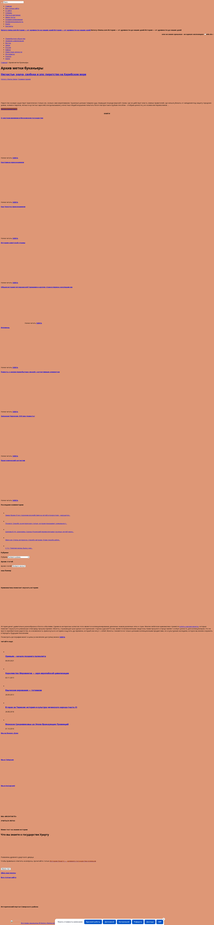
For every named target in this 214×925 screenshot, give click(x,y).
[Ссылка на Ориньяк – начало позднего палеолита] (9, 652)
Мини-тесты (10, 17)
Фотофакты (10, 54)
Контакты (9, 26)
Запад (7, 45)
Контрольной (124, 922)
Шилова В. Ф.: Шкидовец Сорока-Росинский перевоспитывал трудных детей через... (39, 532)
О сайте (8, 10)
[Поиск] (2, 2)
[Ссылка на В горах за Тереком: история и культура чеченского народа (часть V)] (9, 703)
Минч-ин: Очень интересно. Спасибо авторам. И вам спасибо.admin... (32, 540)
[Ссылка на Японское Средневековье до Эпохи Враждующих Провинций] (9, 720)
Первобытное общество (15, 38)
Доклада (150, 922)
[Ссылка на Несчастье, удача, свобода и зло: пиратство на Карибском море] (17, 99)
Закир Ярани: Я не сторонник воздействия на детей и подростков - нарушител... (37, 515)
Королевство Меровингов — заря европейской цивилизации (37, 673)
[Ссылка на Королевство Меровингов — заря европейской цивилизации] (9, 669)
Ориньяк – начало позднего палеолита (25, 656)
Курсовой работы (93, 922)
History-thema (7, 79)
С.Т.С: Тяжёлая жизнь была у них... (19, 548)
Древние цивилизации (14, 41)
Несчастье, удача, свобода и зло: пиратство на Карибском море (43, 74)
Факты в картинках (13, 15)
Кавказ (8, 50)
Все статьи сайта (12, 8)
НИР (160, 922)
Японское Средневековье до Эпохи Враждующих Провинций (37, 724)
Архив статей (6, 566)
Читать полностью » (9, 109)
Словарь (8, 13)
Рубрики (4, 557)
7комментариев (24, 79)
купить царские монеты (189, 626)
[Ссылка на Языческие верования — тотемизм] (9, 686)
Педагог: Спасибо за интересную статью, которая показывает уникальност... (36, 523)
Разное (8, 56)
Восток (8, 43)
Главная (8, 6)
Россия (8, 47)
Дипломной (109, 922)
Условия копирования (14, 19)
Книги (7, 24)
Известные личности (13, 52)
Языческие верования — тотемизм (23, 690)
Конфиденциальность (14, 22)
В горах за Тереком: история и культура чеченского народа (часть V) (41, 707)
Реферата (138, 922)
